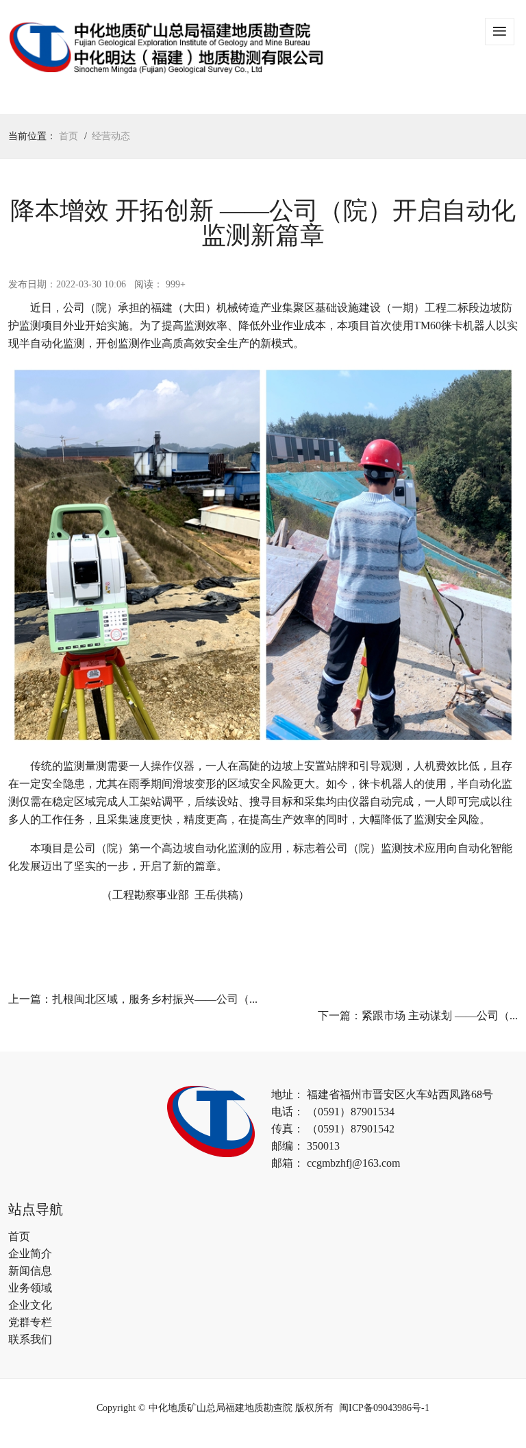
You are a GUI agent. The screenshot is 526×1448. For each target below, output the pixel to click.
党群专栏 (30, 1322)
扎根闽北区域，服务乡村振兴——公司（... (155, 999)
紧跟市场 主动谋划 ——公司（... (440, 1015)
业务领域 (30, 1288)
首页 (68, 136)
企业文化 (30, 1305)
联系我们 (30, 1339)
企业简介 (30, 1253)
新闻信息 (30, 1271)
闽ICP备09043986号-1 (384, 1408)
